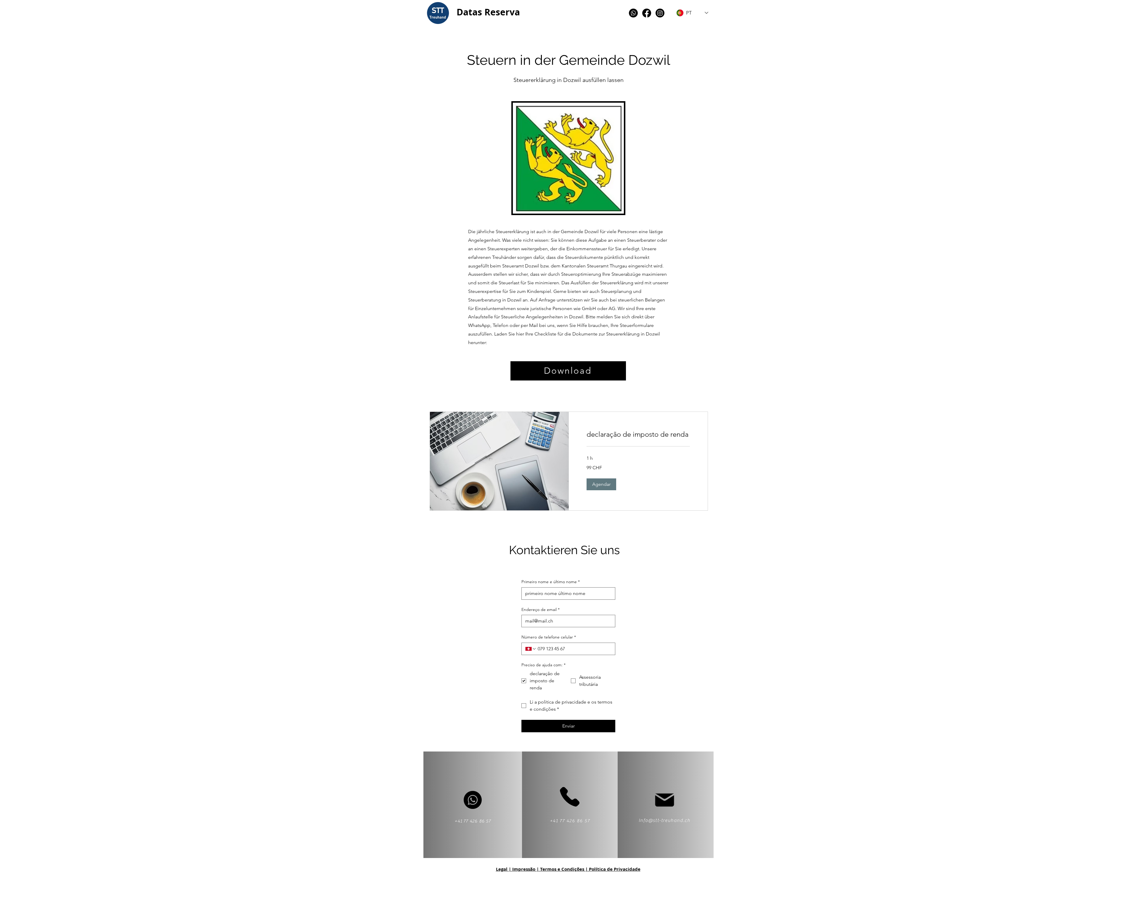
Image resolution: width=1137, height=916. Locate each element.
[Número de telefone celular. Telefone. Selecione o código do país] (531, 648)
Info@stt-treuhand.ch (664, 820)
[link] (638, 434)
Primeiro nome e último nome (550, 581)
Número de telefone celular (548, 637)
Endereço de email (540, 609)
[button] (601, 484)
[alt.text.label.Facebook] (646, 13)
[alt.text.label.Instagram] (660, 13)
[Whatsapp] (633, 13)
